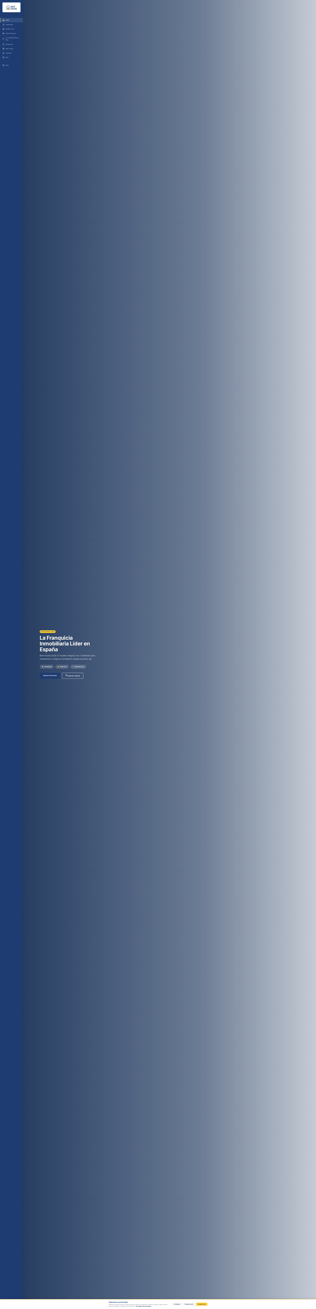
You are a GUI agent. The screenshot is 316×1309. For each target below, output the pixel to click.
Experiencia (9, 24)
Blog (7, 65)
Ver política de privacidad (143, 1306)
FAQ (7, 57)
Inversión (9, 53)
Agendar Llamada (73, 676)
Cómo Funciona (11, 33)
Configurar (177, 1304)
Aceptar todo (201, 1304)
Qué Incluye (9, 48)
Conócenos (9, 44)
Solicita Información (50, 675)
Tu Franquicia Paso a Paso (12, 39)
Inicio (7, 20)
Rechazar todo (189, 1304)
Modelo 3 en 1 (10, 29)
